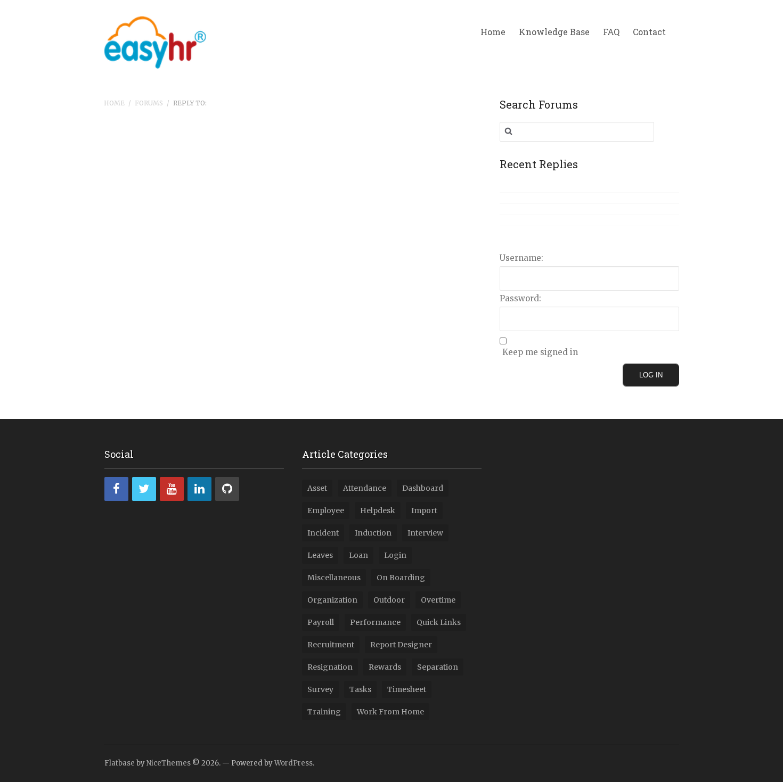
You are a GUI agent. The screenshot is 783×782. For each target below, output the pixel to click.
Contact (649, 31)
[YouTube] (172, 489)
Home (492, 31)
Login (395, 555)
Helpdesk (377, 510)
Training (324, 712)
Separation (437, 667)
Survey (320, 689)
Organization (332, 600)
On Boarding (401, 577)
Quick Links (439, 622)
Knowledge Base (554, 31)
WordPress (293, 763)
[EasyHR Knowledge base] (155, 40)
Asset (317, 488)
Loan (358, 555)
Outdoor (389, 600)
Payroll (320, 622)
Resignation (330, 667)
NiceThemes (168, 763)
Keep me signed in (540, 352)
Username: (521, 258)
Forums (149, 103)
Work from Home (390, 712)
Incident (323, 533)
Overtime (438, 600)
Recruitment (330, 644)
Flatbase (119, 763)
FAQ (611, 31)
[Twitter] (144, 489)
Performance (375, 622)
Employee (325, 510)
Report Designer (401, 644)
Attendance (364, 488)
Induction (373, 533)
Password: (520, 298)
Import (424, 510)
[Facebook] (116, 489)
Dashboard (422, 488)
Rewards (385, 667)
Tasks (360, 689)
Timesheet (406, 689)
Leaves (320, 555)
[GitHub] (227, 489)
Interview (425, 533)
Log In (651, 375)
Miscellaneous (334, 577)
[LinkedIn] (199, 489)
